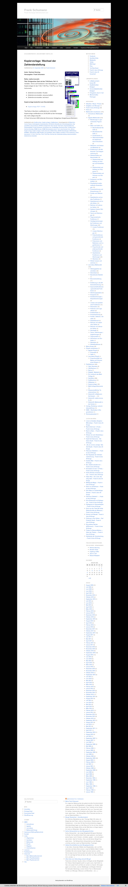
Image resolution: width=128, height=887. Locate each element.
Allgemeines (30, 838)
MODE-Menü (73, 131)
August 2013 (89, 722)
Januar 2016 (89, 666)
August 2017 (89, 635)
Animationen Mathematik (95, 114)
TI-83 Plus (38, 134)
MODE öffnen (53, 131)
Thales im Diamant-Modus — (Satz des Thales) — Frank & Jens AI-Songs (94, 532)
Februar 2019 (90, 611)
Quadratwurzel (94, 320)
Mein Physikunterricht (32, 860)
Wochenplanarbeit (91, 414)
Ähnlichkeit (93, 273)
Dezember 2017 (90, 629)
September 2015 (90, 674)
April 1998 (89, 788)
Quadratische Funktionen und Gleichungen (97, 255)
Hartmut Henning (28, 129)
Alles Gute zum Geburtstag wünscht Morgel (78, 859)
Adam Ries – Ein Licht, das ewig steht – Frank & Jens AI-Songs (94, 478)
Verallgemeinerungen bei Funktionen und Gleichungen (96, 223)
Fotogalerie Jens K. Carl (97, 93)
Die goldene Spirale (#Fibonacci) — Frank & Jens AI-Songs (94, 526)
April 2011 (89, 730)
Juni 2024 (89, 591)
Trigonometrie (94, 336)
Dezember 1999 (90, 778)
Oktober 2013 (90, 718)
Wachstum (95, 259)
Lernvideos (29, 828)
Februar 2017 (90, 643)
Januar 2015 (89, 688)
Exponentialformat (69, 126)
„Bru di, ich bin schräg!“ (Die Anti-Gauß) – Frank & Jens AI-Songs (94, 447)
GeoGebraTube (94, 58)
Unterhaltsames (30, 848)
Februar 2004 (90, 762)
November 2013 (90, 716)
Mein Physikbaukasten (32, 858)
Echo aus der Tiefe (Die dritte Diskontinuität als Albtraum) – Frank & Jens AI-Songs (94, 510)
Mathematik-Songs (31, 830)
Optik (91, 354)
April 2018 (89, 623)
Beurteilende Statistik (96, 275)
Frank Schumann (35, 10)
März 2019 (89, 609)
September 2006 (90, 744)
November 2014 (90, 692)
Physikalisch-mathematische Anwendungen (96, 185)
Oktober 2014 (90, 694)
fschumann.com (47, 127)
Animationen (30, 824)
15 (99, 570)
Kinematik (93, 352)
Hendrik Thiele (94, 549)
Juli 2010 (88, 736)
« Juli (89, 578)
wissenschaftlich (71, 134)
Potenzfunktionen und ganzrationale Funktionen (97, 237)
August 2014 (89, 698)
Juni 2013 (89, 724)
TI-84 (42, 134)
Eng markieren (34, 126)
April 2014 (89, 706)
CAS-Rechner (92, 368)
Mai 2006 (88, 746)
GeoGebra (91, 378)
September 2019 (90, 599)
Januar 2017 (89, 645)
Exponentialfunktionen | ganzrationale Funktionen (96, 289)
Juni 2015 (89, 678)
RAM (38, 132)
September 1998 (90, 786)
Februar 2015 (90, 686)
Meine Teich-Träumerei (71, 801)
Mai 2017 (88, 639)
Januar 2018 (89, 627)
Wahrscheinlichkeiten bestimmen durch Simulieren (98, 139)
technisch (63, 132)
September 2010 (90, 732)
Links (61, 48)
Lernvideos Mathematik (95, 265)
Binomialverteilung (95, 279)
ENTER (41, 126)
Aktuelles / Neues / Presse (93, 104)
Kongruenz (93, 295)
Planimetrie (93, 306)
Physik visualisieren (92, 348)
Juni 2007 (89, 742)
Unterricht (54, 48)
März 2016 (89, 664)
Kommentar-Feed (29, 813)
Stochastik (93, 330)
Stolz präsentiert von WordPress (64, 880)
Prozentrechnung (95, 314)
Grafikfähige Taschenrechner (60, 127)
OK (118, 885)
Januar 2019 (89, 613)
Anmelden (27, 809)
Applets (28, 826)
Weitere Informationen (108, 885)
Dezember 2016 (90, 647)
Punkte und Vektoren (96, 193)
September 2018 (90, 619)
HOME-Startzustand (47, 129)
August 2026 (89, 585)
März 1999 (89, 784)
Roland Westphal (95, 555)
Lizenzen (68, 48)
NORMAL (26, 132)
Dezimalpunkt (36, 124)
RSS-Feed (92, 64)
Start (26, 48)
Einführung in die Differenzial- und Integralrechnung (96, 151)
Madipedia (93, 60)
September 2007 (90, 738)
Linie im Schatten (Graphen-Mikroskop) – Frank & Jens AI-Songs (95, 423)
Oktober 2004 (90, 756)
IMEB (47, 48)
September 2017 (90, 633)
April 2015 (89, 682)
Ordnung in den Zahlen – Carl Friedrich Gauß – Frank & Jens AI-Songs (94, 520)
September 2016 (90, 653)
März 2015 (89, 684)
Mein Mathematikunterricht (34, 856)
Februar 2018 (90, 625)
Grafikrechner (38, 122)
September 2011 (90, 728)
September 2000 (90, 770)
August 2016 (89, 655)
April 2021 (89, 593)
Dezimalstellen (44, 124)
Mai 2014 (88, 704)
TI (31, 134)
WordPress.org (28, 815)
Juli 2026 (88, 587)
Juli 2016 (88, 657)
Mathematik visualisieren (93, 112)
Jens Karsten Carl (65, 129)
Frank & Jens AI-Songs (96, 70)
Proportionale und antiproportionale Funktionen (97, 249)
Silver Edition (56, 132)
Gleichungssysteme (96, 293)
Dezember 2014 (90, 690)
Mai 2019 (88, 605)
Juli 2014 (88, 700)
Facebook (92, 56)
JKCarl (72, 129)
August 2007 (89, 740)
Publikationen (39, 48)
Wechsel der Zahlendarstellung (58, 134)
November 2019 (90, 595)
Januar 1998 (89, 792)
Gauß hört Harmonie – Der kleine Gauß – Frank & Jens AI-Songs (94, 441)
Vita (31, 48)
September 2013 (90, 720)
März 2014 (89, 708)
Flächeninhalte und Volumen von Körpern (98, 175)
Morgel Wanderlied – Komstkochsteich (76, 817)
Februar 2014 (90, 710)
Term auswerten (70, 132)
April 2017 (89, 641)
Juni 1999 (89, 782)
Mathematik (29, 842)
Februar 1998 (90, 790)
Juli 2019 (88, 601)
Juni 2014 (89, 702)
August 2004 (89, 760)
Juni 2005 (89, 754)
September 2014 (90, 696)
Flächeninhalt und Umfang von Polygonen (97, 169)
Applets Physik (92, 350)
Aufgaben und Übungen (93, 106)
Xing (91, 66)
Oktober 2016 (90, 651)
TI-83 (33, 134)
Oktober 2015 (90, 672)
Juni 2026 (89, 589)
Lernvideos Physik (93, 356)
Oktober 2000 (90, 768)
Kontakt (76, 48)
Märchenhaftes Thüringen (75, 799)
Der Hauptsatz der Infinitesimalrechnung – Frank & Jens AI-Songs (94, 457)
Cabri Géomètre (92, 366)
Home (87, 110)
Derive (90, 370)
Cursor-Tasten (28, 124)
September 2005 (90, 752)
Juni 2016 (89, 659)
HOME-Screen (38, 129)
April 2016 (89, 663)
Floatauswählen (28, 127)
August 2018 (89, 621)
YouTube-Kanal (94, 68)
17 (87, 572)
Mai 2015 (88, 680)
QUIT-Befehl (33, 132)
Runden (42, 132)
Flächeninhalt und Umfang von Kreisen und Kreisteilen (98, 161)
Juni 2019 (89, 603)
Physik (28, 844)
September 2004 (90, 758)
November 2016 (90, 649)
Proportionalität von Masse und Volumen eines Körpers (96, 360)
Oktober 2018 (90, 617)
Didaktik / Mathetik (93, 372)
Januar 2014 (89, 712)
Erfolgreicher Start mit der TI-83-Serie (53, 126)
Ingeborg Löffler (94, 551)
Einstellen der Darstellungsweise (63, 124)
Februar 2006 (90, 748)
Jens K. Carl (56, 129)
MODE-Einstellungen (63, 131)
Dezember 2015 (90, 668)
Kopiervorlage (28, 131)
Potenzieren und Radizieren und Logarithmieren (98, 243)
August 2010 (89, 734)
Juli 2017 (88, 637)
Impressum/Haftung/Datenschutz (90, 48)
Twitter (92, 62)
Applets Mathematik (94, 118)
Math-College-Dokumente (95, 386)
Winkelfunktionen (95, 344)
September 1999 (90, 780)
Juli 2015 (88, 676)
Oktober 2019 (90, 597)
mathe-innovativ (45, 131)
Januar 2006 (89, 750)
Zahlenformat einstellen (30, 136)
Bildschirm (72, 122)
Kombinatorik (96, 135)
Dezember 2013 (90, 714)
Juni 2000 (89, 772)
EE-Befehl (51, 124)
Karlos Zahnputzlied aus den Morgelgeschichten (79, 831)
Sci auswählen (48, 132)
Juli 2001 (88, 764)
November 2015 (90, 671)
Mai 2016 (88, 661)
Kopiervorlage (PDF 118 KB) (36, 107)
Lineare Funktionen (98, 227)
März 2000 (89, 776)
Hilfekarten (91, 382)
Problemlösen (94, 312)
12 (92, 570)
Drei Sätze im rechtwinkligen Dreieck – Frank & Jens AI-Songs (94, 492)
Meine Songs (90, 346)
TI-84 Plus (47, 134)
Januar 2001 (89, 766)
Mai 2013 (88, 726)
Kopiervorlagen (46, 122)
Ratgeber (29, 846)
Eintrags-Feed (28, 811)
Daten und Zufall (95, 125)
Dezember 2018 (90, 615)
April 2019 (89, 607)
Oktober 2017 (90, 631)
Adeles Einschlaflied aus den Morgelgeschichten (79, 845)
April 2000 (89, 774)
